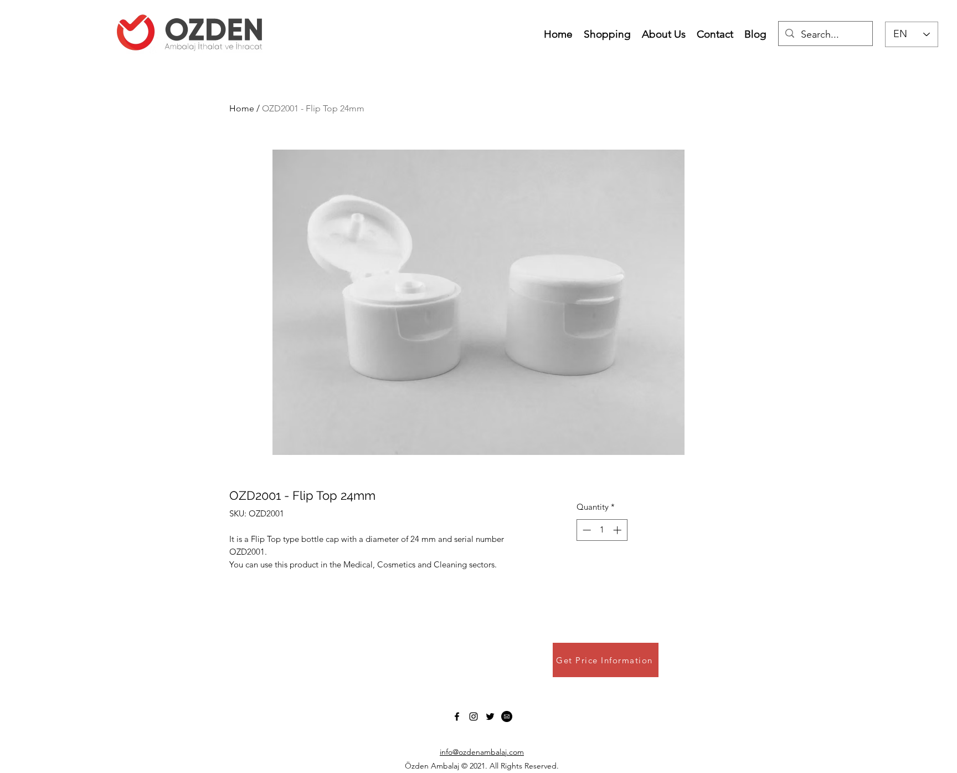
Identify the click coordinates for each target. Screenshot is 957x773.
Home (241, 108)
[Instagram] (473, 716)
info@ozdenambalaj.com (482, 752)
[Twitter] (490, 716)
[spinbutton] (602, 530)
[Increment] (618, 530)
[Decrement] (585, 530)
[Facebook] (456, 716)
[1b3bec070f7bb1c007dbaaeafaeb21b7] (506, 716)
